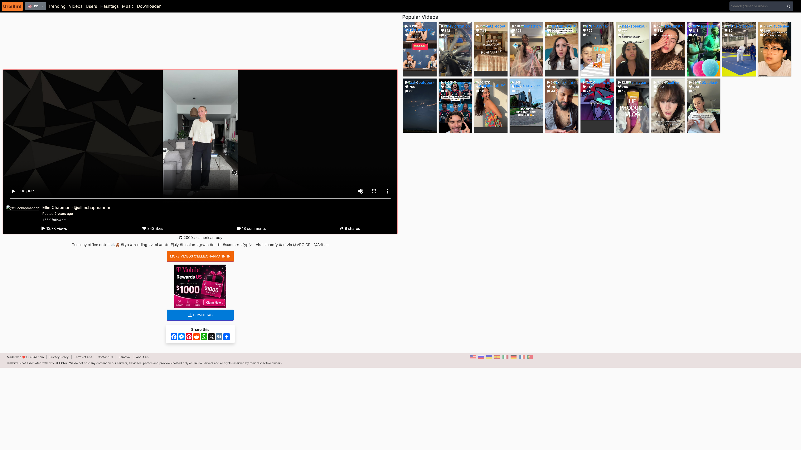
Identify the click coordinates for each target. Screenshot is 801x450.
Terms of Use (83, 357)
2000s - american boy (202, 237)
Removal (124, 357)
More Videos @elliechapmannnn (200, 256)
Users (91, 6)
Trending (56, 6)
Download (202, 315)
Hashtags (109, 6)
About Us (142, 357)
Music (128, 6)
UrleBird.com (35, 357)
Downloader (149, 6)
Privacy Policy (59, 357)
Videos (75, 6)
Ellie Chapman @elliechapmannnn (77, 207)
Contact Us (105, 357)
